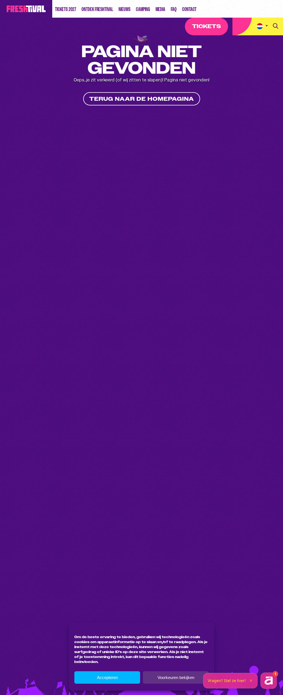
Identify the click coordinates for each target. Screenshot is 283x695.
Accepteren (107, 677)
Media (160, 9)
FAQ (174, 9)
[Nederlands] (262, 26)
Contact (189, 9)
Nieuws (124, 9)
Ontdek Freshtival (97, 9)
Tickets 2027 (65, 9)
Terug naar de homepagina (141, 99)
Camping (143, 9)
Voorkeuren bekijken (176, 677)
